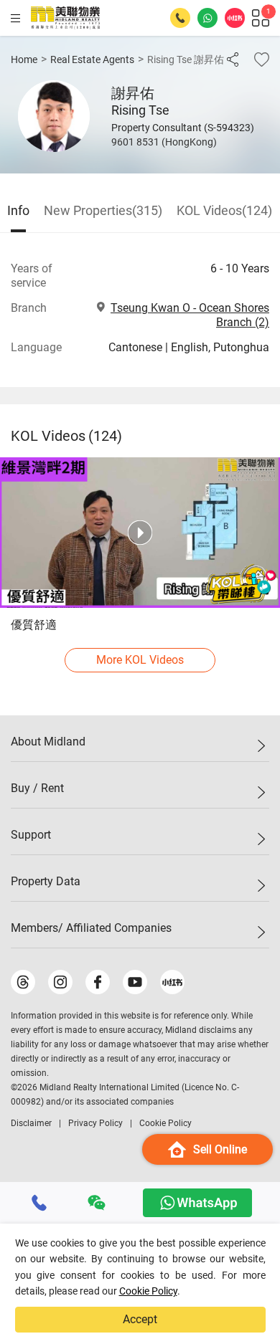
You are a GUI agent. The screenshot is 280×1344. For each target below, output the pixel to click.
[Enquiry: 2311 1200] (180, 18)
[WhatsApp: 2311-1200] (207, 18)
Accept (140, 1319)
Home (24, 59)
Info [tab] (18, 210)
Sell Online (220, 1149)
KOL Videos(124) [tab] (224, 210)
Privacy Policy (95, 1123)
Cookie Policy (148, 1291)
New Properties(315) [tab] (103, 210)
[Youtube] (135, 982)
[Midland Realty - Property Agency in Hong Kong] (65, 17)
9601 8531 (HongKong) (164, 142)
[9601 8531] (39, 1202)
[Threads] (23, 982)
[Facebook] (97, 982)
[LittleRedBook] (172, 982)
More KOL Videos (140, 660)
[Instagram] (60, 982)
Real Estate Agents (92, 59)
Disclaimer (31, 1123)
